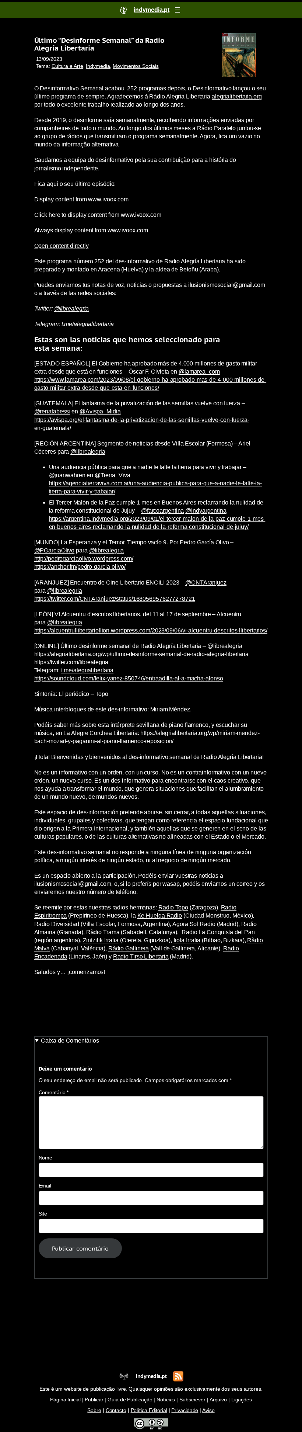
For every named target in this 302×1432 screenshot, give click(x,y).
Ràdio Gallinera (128, 948)
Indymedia (98, 66)
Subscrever (192, 1399)
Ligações (241, 1399)
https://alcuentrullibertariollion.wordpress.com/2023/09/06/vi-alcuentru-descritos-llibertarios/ (151, 630)
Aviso (208, 1410)
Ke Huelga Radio (159, 915)
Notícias (166, 1399)
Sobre (94, 1410)
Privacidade (184, 1410)
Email (45, 1186)
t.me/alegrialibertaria (88, 324)
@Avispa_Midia (100, 411)
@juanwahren (67, 475)
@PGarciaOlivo (54, 550)
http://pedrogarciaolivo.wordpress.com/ (83, 558)
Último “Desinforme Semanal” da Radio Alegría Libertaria (99, 44)
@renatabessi (52, 411)
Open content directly (61, 246)
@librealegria (71, 308)
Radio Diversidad (56, 924)
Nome (46, 1158)
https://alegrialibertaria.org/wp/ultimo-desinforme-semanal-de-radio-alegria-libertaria (141, 654)
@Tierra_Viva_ (114, 475)
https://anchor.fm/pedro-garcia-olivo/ (80, 567)
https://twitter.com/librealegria (71, 662)
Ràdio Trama (103, 932)
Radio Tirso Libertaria (141, 956)
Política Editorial (149, 1410)
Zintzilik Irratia (101, 940)
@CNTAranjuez (205, 582)
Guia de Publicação (130, 1399)
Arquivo (218, 1399)
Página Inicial (65, 1399)
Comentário (54, 1092)
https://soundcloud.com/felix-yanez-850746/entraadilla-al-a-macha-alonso (128, 678)
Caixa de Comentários (70, 1040)
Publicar (94, 1399)
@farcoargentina (162, 510)
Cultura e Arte (67, 66)
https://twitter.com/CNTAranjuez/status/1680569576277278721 (114, 599)
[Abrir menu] (177, 10)
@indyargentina (205, 510)
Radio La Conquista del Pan (218, 932)
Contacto (116, 1410)
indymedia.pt (151, 1376)
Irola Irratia (187, 940)
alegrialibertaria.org (237, 96)
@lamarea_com (199, 371)
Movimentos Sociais (135, 66)
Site (43, 1214)
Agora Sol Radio (193, 924)
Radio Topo (173, 907)
